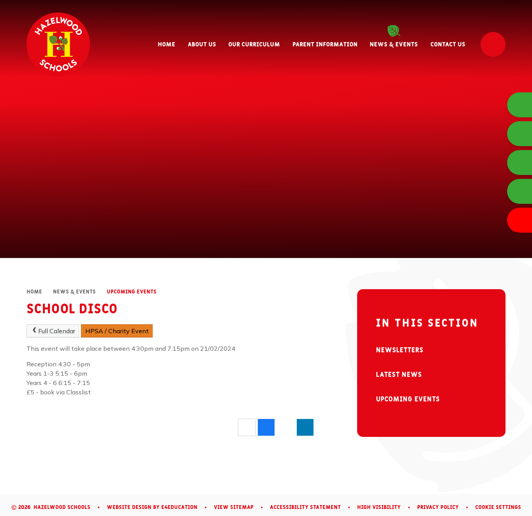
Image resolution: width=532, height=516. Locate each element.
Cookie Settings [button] (498, 507)
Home (34, 292)
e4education (179, 507)
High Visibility (379, 507)
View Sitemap (234, 507)
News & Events (74, 292)
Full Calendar (56, 331)
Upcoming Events (132, 292)
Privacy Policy (438, 507)
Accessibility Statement (305, 507)
